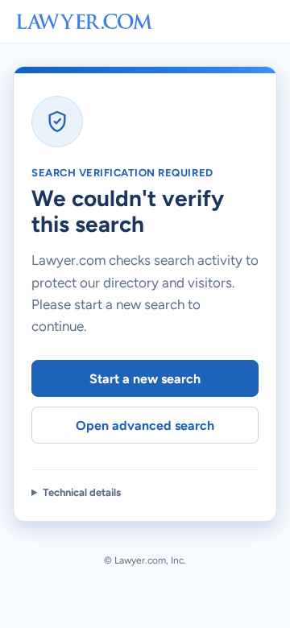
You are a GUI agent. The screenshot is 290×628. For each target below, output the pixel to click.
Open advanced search (145, 425)
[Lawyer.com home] (84, 21)
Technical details (82, 492)
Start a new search (145, 378)
